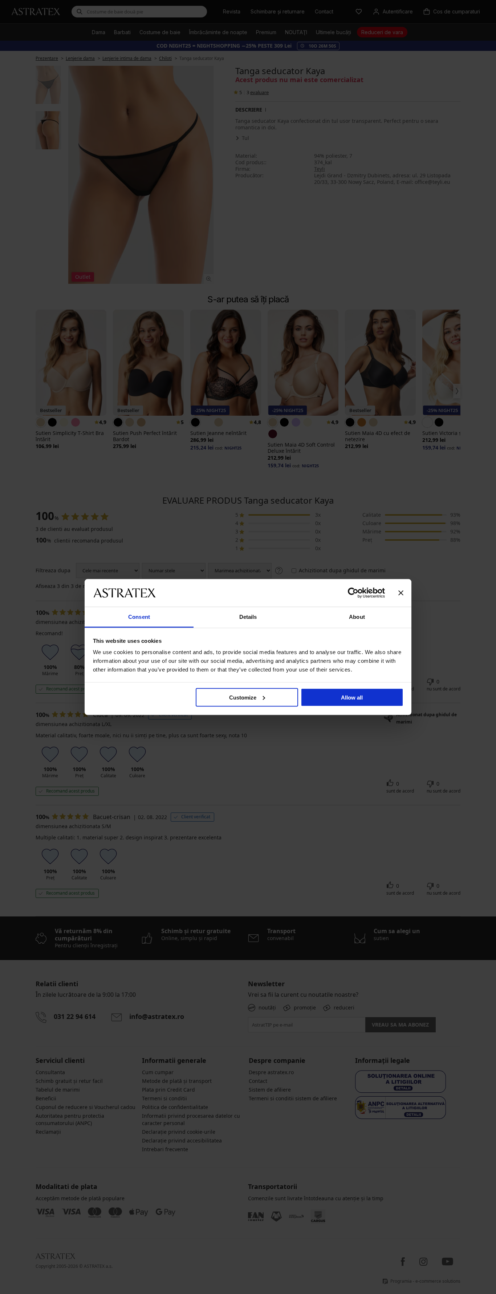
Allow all (352, 697)
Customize (242, 697)
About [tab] (357, 617)
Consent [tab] (139, 617)
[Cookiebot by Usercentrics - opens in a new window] (353, 592)
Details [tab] (248, 617)
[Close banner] (400, 592)
